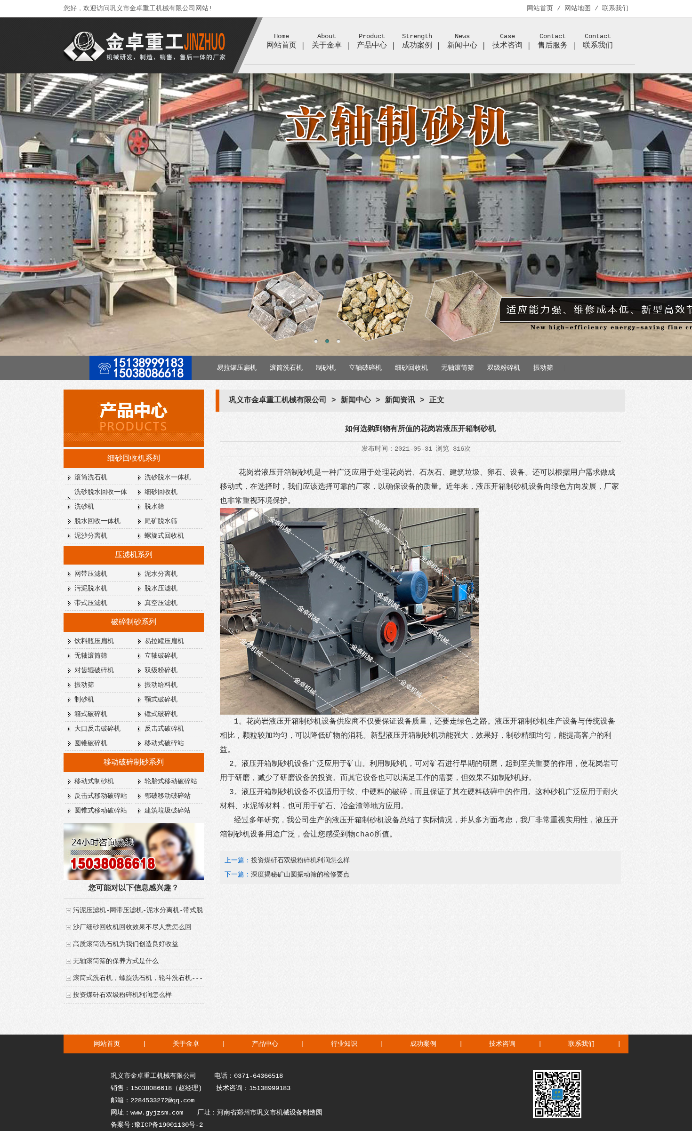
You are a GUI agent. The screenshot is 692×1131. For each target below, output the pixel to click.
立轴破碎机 (365, 368)
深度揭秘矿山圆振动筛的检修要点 (300, 874)
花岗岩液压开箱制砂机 (276, 473)
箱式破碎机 (90, 714)
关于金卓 (186, 1044)
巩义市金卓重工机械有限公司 (278, 400)
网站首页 (540, 8)
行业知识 (344, 1044)
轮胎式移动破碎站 (171, 781)
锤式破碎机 (161, 714)
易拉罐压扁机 (237, 368)
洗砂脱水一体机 (168, 477)
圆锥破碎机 (90, 743)
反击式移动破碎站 (100, 796)
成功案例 (423, 1044)
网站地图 (577, 8)
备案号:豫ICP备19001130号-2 (157, 1125)
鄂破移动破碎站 (168, 796)
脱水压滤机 (161, 588)
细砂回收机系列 (133, 458)
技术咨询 (502, 1044)
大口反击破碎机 (97, 729)
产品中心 (372, 41)
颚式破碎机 (161, 699)
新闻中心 (462, 41)
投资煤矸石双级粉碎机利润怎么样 (122, 995)
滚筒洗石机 (286, 368)
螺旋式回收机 (164, 536)
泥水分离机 (161, 574)
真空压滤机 (161, 603)
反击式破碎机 (164, 729)
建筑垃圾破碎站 (168, 810)
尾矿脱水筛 (161, 521)
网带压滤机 (90, 574)
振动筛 (543, 368)
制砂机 (326, 368)
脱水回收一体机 (97, 521)
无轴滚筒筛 (457, 368)
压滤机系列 (134, 555)
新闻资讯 (400, 400)
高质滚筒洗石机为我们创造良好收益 (125, 944)
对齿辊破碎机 (94, 670)
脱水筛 (154, 506)
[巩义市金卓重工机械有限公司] (145, 59)
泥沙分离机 (90, 536)
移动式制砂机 (94, 781)
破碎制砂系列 (133, 622)
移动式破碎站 (164, 743)
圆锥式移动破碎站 (100, 810)
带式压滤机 (90, 603)
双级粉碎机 (503, 368)
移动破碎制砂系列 (134, 762)
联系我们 (615, 8)
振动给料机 (161, 685)
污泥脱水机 (90, 588)
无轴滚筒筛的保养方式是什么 (116, 961)
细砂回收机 (411, 368)
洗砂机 (84, 506)
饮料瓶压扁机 (94, 641)
